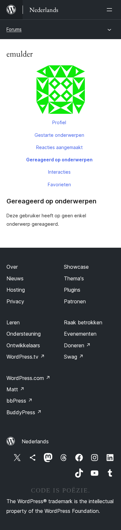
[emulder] (60, 90)
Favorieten (59, 184)
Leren (13, 322)
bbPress (19, 400)
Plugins (72, 290)
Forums (14, 29)
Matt (15, 389)
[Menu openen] (110, 9)
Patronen (75, 301)
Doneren (77, 345)
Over (12, 267)
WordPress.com (28, 378)
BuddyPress (24, 412)
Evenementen (80, 333)
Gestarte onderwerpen (59, 135)
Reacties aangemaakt (59, 147)
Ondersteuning (23, 333)
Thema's (74, 278)
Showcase (76, 267)
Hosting (15, 290)
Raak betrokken (83, 322)
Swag (74, 356)
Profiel (59, 122)
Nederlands (35, 441)
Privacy (15, 301)
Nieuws (15, 278)
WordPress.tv (25, 356)
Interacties (59, 172)
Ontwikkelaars (23, 345)
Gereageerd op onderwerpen (59, 159)
